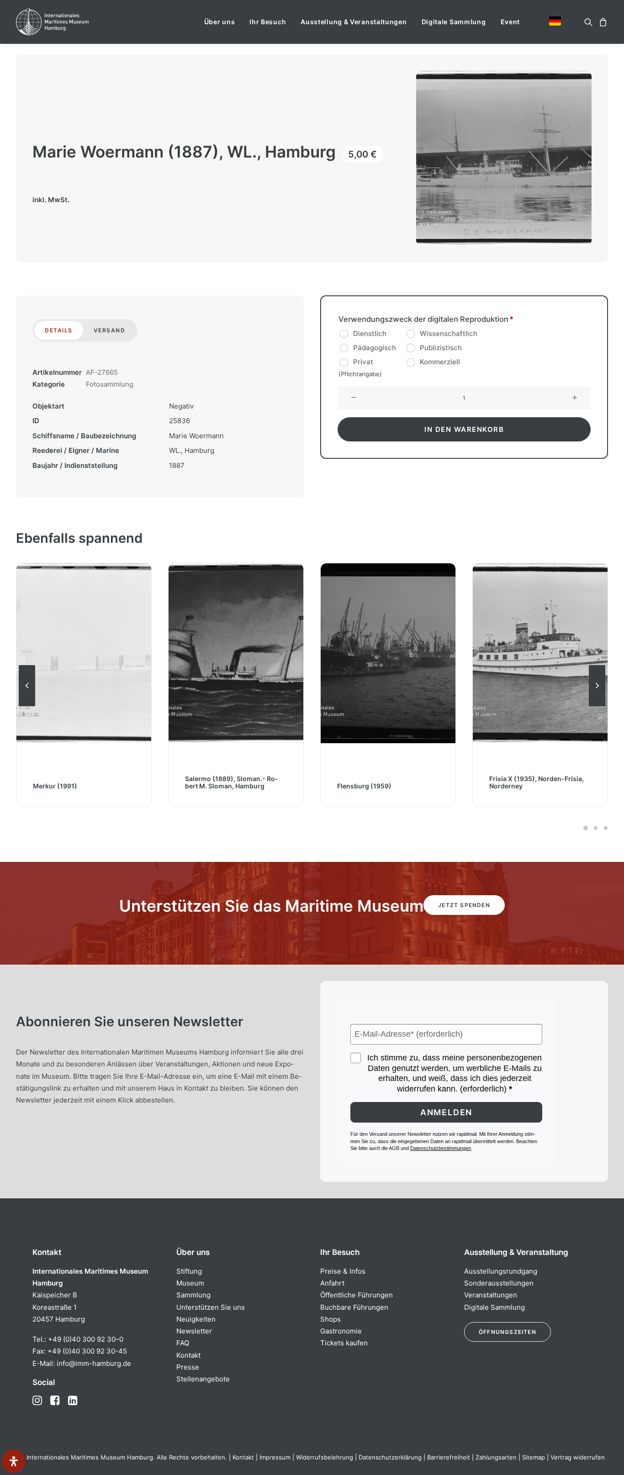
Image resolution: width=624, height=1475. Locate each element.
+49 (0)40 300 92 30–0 (85, 1339)
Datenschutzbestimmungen (440, 1148)
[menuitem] (220, 22)
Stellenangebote (203, 1379)
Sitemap (533, 1457)
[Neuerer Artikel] (597, 706)
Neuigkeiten (196, 1319)
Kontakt (188, 1355)
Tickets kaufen (344, 1343)
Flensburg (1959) (364, 786)
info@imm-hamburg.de (94, 1363)
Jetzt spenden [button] (464, 905)
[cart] (602, 22)
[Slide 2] (596, 828)
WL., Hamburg (191, 450)
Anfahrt (332, 1283)
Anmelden (446, 1112)
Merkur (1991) (55, 786)
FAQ (182, 1343)
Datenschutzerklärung (390, 1457)
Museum (190, 1283)
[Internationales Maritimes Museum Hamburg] (70, 22)
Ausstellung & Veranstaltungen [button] (354, 22)
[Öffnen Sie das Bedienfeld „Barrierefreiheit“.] (14, 1461)
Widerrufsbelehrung (324, 1457)
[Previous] (27, 706)
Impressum (275, 1457)
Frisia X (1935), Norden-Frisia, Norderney (536, 782)
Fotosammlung (109, 384)
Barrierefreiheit (448, 1457)
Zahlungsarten (496, 1457)
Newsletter (194, 1331)
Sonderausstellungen (499, 1283)
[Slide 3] (604, 828)
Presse (187, 1367)
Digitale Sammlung (454, 22)
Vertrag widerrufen (577, 1457)
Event (510, 22)
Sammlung (193, 1295)
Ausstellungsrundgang (500, 1271)
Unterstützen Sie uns (210, 1307)
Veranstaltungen (490, 1295)
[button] (555, 21)
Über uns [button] (219, 22)
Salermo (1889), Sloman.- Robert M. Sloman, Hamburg (231, 782)
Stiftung (189, 1271)
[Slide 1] (586, 828)
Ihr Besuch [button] (267, 22)
